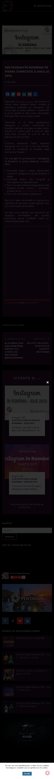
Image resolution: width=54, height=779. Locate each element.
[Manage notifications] (47, 773)
